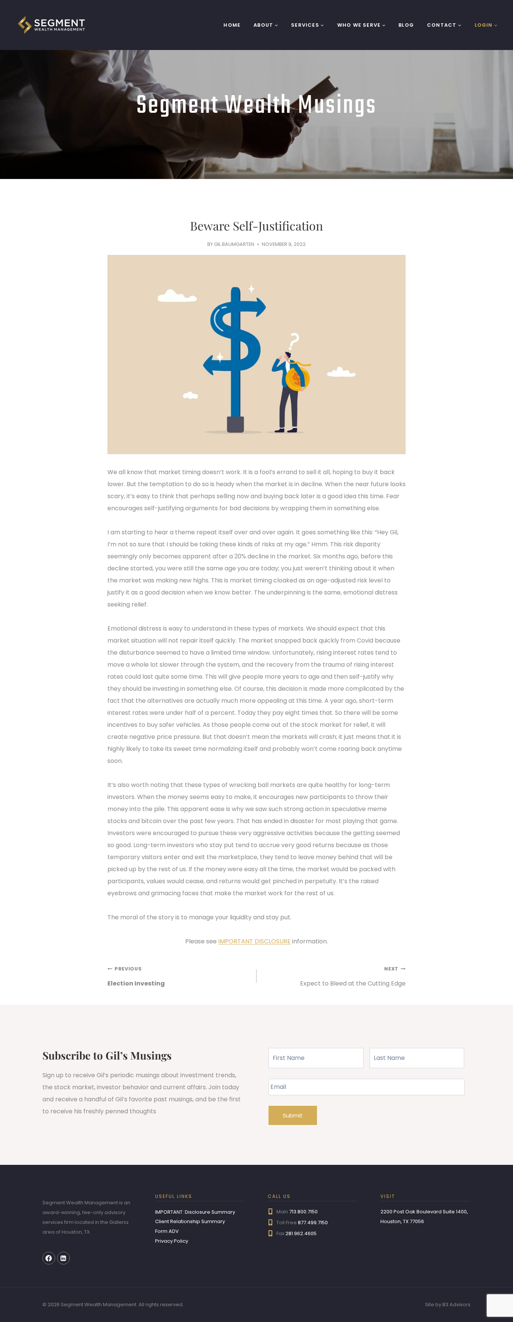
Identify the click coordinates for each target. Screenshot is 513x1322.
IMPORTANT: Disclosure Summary (195, 1212)
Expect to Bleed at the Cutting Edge (353, 977)
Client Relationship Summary (190, 1221)
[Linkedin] (63, 1258)
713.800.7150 (303, 1211)
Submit (293, 1115)
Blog (406, 25)
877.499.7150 (313, 1222)
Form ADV (167, 1231)
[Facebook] (48, 1258)
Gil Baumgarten (234, 244)
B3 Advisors (456, 1304)
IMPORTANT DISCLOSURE (254, 941)
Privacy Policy (171, 1241)
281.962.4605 (301, 1233)
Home (231, 25)
